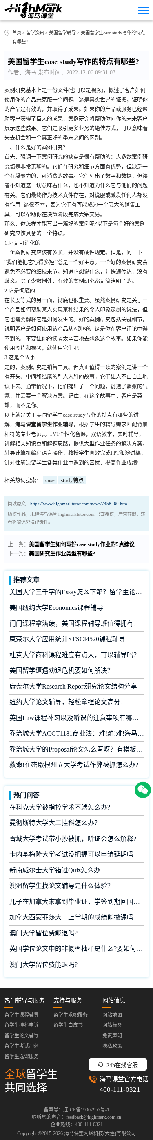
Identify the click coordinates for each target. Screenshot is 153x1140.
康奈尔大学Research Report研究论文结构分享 (73, 686)
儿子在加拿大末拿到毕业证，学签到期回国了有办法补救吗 (76, 901)
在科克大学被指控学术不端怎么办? (59, 807)
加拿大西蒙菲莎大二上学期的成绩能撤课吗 (71, 917)
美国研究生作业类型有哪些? (62, 554)
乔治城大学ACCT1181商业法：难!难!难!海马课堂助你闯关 (76, 733)
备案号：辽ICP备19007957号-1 (76, 1110)
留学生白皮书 (68, 1025)
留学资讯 (35, 32)
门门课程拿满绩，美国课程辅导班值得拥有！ (74, 623)
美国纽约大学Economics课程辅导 (56, 607)
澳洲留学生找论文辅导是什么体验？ (61, 885)
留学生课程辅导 (21, 1015)
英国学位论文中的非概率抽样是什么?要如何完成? (76, 948)
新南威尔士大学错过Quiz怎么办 (54, 870)
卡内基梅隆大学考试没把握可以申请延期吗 (71, 854)
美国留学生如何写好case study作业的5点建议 (82, 544)
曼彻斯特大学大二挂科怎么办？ (55, 822)
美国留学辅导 (62, 32)
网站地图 (112, 1015)
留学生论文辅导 (21, 1036)
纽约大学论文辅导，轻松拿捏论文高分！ (68, 701)
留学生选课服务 (21, 1057)
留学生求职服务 (70, 1015)
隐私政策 (112, 1046)
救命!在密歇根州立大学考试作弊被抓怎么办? (73, 764)
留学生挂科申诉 (21, 1025)
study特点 (72, 480)
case (50, 480)
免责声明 (112, 1036)
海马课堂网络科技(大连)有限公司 (100, 1133)
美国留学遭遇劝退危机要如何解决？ (61, 670)
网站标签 (112, 1025)
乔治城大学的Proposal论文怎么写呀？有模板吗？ (76, 749)
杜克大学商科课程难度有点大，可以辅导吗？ (74, 654)
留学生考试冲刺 (21, 1046)
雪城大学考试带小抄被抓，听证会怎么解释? (72, 838)
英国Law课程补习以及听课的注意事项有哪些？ (76, 717)
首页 (16, 32)
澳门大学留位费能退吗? (43, 933)
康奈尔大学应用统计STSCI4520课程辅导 (67, 639)
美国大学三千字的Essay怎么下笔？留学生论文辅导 (76, 592)
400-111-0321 (120, 1089)
